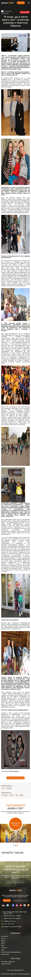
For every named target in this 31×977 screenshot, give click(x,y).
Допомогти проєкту (15, 824)
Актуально (4, 936)
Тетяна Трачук (8, 11)
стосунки (4, 795)
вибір (21, 795)
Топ (3, 788)
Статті (3, 938)
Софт (2, 950)
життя (11, 795)
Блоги (3, 941)
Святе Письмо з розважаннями (11, 952)
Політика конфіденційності (15, 970)
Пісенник (4, 947)
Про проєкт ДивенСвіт (8, 961)
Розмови (9, 788)
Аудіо (3, 943)
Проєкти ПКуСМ (6, 964)
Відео (3, 945)
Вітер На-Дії (5, 954)
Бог (17, 795)
